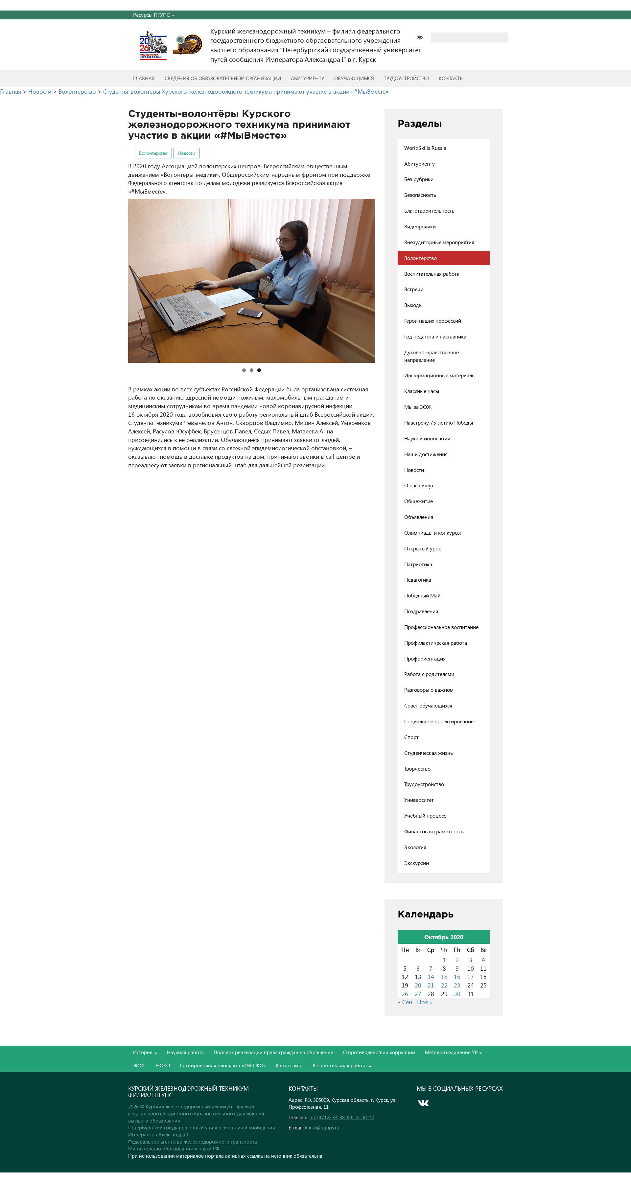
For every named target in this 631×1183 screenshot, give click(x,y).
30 (457, 993)
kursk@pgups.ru (322, 1127)
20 (418, 985)
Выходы (413, 304)
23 (457, 985)
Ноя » (424, 1002)
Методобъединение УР (452, 1052)
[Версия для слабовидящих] (423, 37)
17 (470, 976)
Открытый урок (422, 548)
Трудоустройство (406, 78)
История (143, 1052)
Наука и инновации (427, 438)
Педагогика (417, 579)
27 (418, 993)
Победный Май (422, 595)
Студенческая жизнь (428, 752)
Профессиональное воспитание (441, 626)
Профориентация (425, 658)
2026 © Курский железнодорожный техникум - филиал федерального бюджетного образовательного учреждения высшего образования (196, 1113)
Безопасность (420, 194)
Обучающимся (354, 78)
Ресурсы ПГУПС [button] (152, 14)
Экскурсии (416, 862)
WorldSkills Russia (425, 147)
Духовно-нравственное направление (431, 356)
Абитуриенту (307, 78)
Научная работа (185, 1052)
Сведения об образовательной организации (223, 78)
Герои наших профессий (432, 320)
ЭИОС (139, 1065)
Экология (415, 847)
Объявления (418, 516)
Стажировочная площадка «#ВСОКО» (223, 1065)
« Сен (405, 1002)
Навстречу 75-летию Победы (438, 422)
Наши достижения (426, 454)
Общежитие (418, 501)
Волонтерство (153, 153)
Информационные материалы (440, 375)
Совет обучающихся (428, 705)
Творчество (417, 768)
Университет (419, 799)
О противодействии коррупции (379, 1052)
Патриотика (418, 564)
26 (405, 993)
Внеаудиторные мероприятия (439, 242)
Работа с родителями (429, 673)
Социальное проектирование (439, 721)
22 (444, 985)
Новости (186, 153)
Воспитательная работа (431, 273)
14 (431, 976)
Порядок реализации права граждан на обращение (273, 1052)
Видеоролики (420, 226)
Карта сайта (289, 1065)
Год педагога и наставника (435, 336)
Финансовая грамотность (434, 831)
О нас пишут (419, 485)
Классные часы (421, 390)
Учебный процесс (425, 815)
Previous (117, 279)
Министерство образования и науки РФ (173, 1148)
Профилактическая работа (435, 642)
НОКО (163, 1065)
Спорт (411, 736)
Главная (144, 78)
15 (444, 976)
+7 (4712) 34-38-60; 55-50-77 (342, 1117)
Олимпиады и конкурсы (432, 532)
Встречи (413, 289)
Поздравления (421, 611)
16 (457, 976)
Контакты (451, 78)
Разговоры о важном (429, 689)
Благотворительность (429, 210)
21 (431, 985)
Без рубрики (418, 178)
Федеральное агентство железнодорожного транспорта (192, 1141)
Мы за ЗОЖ (418, 406)
